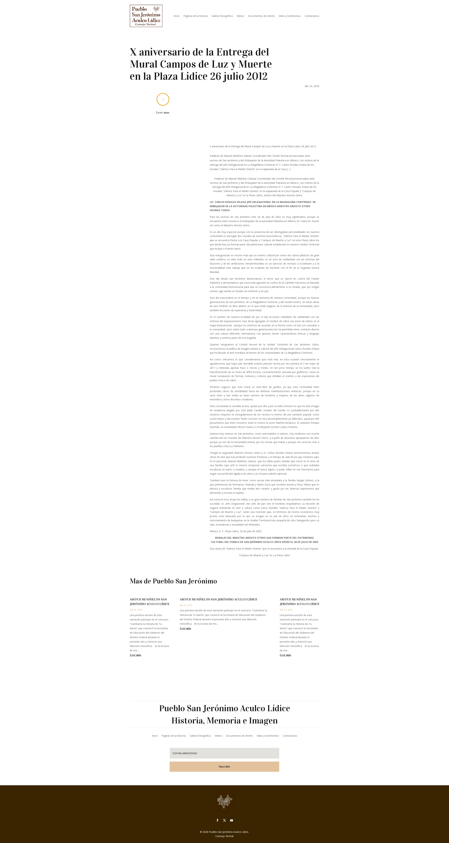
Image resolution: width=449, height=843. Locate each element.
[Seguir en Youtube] (231, 820)
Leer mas (162, 112)
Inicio (177, 16)
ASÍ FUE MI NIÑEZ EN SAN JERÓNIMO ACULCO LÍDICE (218, 599)
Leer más (135, 655)
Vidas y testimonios (290, 16)
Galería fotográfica (222, 16)
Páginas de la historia (195, 16)
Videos (240, 16)
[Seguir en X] (224, 820)
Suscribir (224, 766)
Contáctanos (312, 16)
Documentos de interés (261, 16)
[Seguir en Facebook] (217, 820)
